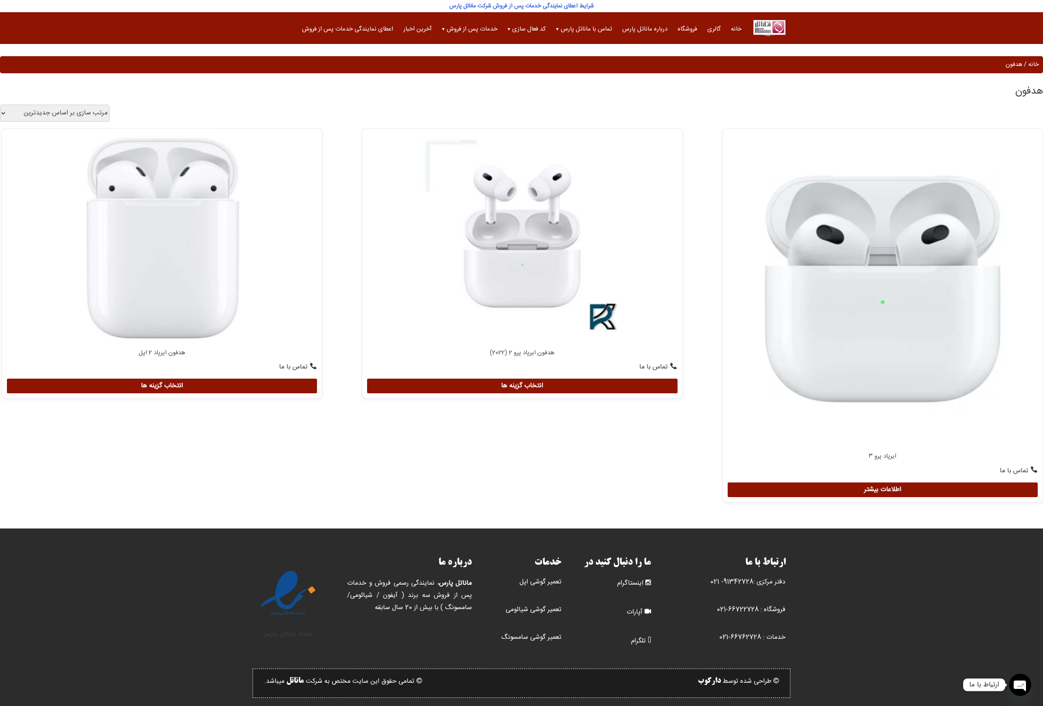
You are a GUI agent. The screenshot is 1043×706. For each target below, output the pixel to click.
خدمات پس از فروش (472, 29)
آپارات (635, 612)
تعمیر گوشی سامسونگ (531, 637)
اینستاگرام (630, 583)
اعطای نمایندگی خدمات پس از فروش (347, 29)
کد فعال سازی (529, 29)
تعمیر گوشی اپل (540, 582)
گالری (714, 29)
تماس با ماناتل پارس (586, 29)
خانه (736, 29)
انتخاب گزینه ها (522, 385)
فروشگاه (687, 29)
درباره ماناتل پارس (644, 29)
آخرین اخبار (417, 29)
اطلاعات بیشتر (882, 489)
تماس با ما (1015, 470)
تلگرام (638, 641)
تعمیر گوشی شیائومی (533, 609)
